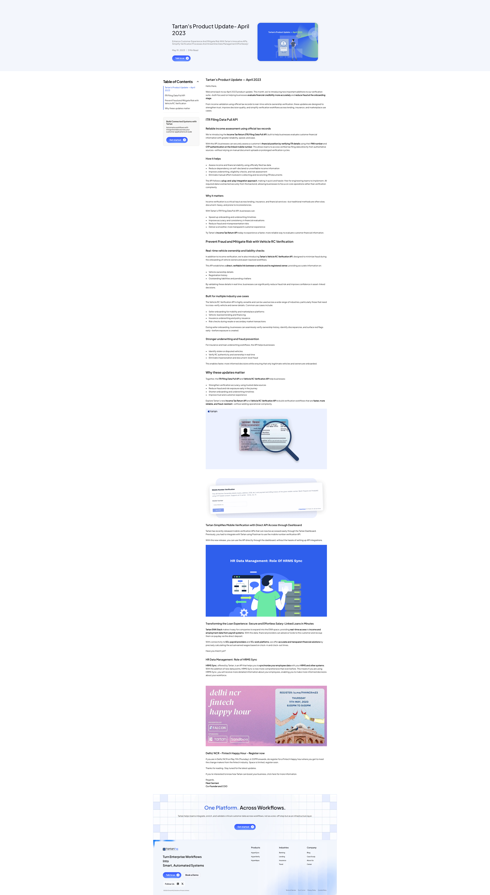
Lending (282, 857)
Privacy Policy (312, 890)
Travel (281, 864)
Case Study (311, 857)
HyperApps (255, 860)
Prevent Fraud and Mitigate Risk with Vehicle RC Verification (182, 102)
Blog (308, 853)
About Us (310, 860)
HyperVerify (255, 857)
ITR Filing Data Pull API (175, 95)
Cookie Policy (322, 890)
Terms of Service (291, 890)
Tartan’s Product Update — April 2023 (180, 89)
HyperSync (255, 853)
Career (309, 864)
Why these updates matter (177, 108)
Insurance (282, 860)
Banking (282, 853)
